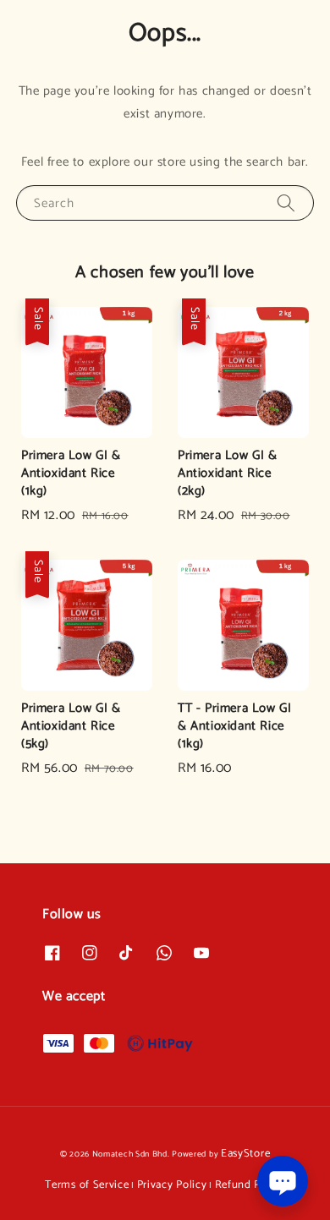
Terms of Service (87, 1185)
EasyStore (245, 1154)
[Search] (286, 202)
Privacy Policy (172, 1185)
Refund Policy (250, 1185)
